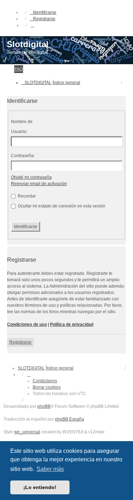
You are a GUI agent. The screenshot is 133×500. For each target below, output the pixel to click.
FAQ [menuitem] (19, 69)
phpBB (43, 406)
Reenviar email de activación (39, 183)
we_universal (27, 431)
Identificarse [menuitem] (44, 12)
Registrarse (20, 342)
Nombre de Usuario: (22, 126)
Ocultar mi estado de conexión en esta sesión (61, 206)
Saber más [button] (50, 469)
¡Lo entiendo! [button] (39, 487)
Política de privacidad (71, 324)
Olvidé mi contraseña (31, 177)
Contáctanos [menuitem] (45, 380)
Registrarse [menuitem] (44, 18)
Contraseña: (23, 155)
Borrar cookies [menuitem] (47, 387)
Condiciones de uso (27, 324)
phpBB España (69, 419)
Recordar (26, 196)
